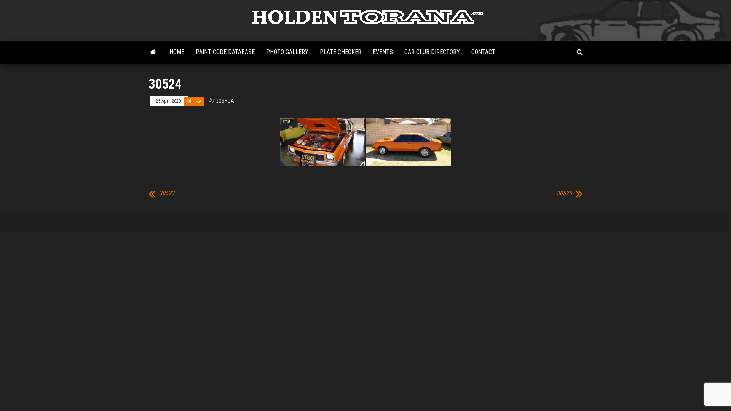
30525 (564, 193)
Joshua (225, 101)
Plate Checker (340, 52)
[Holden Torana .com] (153, 52)
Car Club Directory (432, 52)
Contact (483, 52)
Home (176, 52)
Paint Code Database (225, 52)
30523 (166, 193)
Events (383, 52)
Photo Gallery (287, 52)
